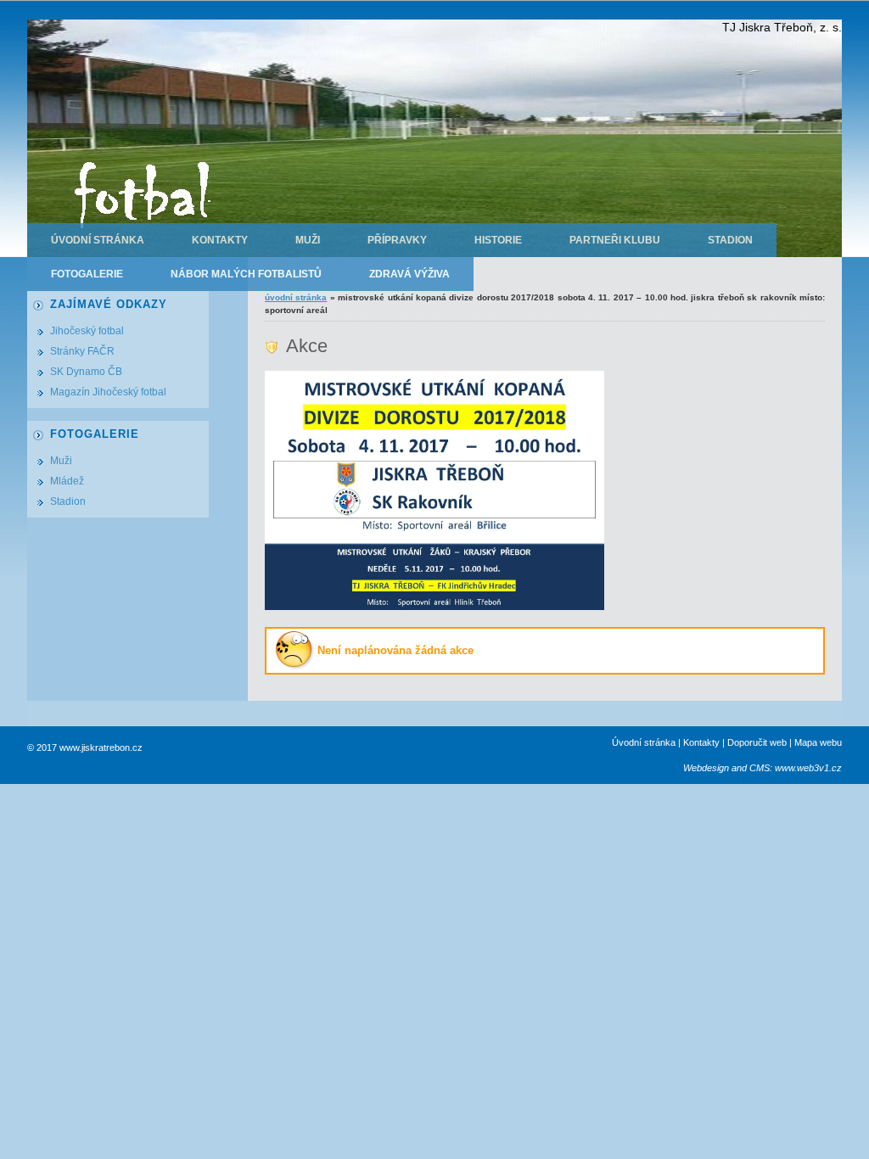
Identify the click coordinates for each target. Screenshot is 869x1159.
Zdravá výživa (409, 274)
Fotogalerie (87, 274)
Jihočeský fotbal (87, 331)
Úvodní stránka (97, 240)
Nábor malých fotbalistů (246, 274)
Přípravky (397, 240)
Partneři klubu (614, 240)
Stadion (730, 240)
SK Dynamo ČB (86, 372)
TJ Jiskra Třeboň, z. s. (782, 27)
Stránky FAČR (82, 351)
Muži (307, 240)
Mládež (67, 481)
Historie (498, 240)
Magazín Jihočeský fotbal (108, 392)
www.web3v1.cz (808, 768)
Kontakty (220, 240)
